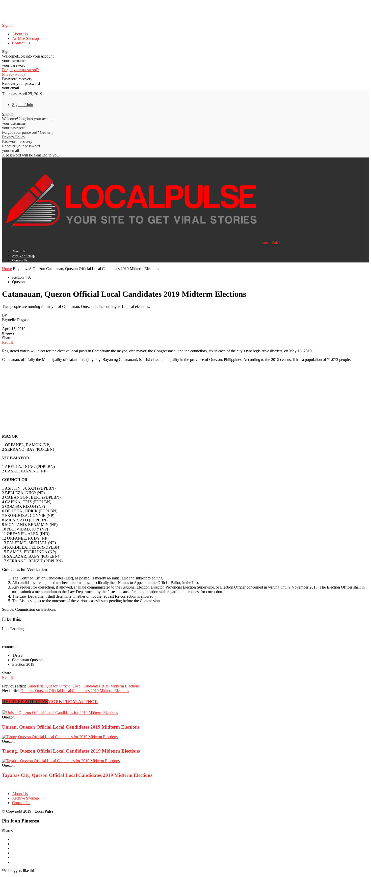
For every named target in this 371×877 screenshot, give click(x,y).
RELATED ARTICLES (25, 701)
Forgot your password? (20, 70)
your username (13, 61)
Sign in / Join (22, 104)
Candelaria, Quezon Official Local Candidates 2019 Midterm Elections (83, 686)
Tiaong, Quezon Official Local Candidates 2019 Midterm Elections (71, 751)
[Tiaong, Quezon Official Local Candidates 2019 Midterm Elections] (60, 737)
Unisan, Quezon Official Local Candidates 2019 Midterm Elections (71, 727)
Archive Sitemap (25, 38)
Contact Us (21, 43)
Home (7, 269)
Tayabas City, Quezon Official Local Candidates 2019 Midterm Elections (77, 775)
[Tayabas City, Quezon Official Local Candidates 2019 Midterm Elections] (61, 761)
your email (10, 88)
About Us (20, 34)
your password (13, 65)
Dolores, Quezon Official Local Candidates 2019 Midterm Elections (74, 690)
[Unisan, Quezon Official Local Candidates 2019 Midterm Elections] (60, 712)
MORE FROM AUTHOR (73, 701)
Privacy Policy (13, 74)
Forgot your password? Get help (28, 132)
